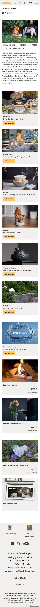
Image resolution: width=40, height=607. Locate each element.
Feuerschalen (7, 154)
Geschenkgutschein (10, 503)
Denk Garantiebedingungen (15, 602)
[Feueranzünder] (20, 370)
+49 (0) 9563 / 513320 (20, 557)
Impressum (6, 598)
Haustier (6, 230)
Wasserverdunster (9, 268)
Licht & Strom (8, 306)
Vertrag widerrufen (27, 600)
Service (20, 584)
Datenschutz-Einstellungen (28, 598)
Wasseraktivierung (9, 347)
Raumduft (6, 192)
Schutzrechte (29, 602)
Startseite (5, 8)
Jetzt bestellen (32, 392)
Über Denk (20, 578)
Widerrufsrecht (15, 600)
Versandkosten (34, 606)
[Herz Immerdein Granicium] (20, 451)
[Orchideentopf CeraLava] (20, 409)
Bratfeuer (6, 117)
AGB (7, 600)
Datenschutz (14, 598)
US (25, 2)
